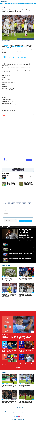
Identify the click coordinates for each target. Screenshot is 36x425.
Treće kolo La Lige (5, 45)
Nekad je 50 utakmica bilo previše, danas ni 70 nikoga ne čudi (20, 258)
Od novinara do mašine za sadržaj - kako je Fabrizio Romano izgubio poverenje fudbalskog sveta (26, 232)
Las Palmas (24, 203)
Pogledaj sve (18, 367)
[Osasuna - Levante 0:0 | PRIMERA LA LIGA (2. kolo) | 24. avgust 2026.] (9, 358)
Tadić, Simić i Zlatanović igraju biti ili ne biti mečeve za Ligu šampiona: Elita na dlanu (9, 386)
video (8, 411)
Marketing (19, 412)
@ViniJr (5, 56)
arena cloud (12, 411)
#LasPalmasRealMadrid (11, 57)
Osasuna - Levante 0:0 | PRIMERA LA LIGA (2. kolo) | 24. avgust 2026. (9, 364)
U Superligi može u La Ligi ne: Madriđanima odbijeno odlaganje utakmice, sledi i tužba (8, 279)
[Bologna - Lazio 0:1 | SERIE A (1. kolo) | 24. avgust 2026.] (26, 358)
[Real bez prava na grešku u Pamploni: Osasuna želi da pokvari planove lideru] (21, 177)
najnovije (4, 411)
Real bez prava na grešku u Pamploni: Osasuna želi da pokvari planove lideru (28, 176)
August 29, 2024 (10, 58)
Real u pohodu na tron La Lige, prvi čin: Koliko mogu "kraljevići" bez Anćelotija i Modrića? (28, 183)
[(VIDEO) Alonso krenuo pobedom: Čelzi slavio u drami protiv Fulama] (9, 395)
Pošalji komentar (25, 221)
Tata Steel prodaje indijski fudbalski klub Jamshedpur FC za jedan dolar (21, 249)
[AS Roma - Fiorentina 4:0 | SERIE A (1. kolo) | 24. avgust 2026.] (26, 345)
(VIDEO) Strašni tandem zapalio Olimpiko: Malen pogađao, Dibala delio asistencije (26, 402)
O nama (26, 411)
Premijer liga (4, 399)
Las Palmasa (14, 46)
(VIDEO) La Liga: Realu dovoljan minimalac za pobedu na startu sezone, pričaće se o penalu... (11, 183)
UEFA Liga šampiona (5, 383)
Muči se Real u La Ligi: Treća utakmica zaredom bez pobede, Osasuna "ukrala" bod (25, 279)
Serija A (20, 399)
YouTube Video (6, 314)
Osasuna (29, 203)
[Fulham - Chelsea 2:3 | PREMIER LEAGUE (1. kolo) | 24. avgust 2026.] (9, 345)
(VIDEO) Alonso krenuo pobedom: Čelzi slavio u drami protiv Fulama (9, 402)
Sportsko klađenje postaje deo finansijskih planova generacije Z (20, 253)
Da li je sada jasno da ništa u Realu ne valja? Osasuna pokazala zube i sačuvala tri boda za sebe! (12, 176)
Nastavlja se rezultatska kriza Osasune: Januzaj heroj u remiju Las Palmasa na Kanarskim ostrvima (9, 295)
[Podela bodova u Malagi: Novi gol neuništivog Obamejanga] (26, 379)
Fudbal (9, 203)
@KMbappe (5, 57)
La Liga (4, 7)
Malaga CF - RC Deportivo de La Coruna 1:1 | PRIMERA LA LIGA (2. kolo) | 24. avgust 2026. (16, 337)
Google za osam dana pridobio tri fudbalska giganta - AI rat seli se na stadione (21, 244)
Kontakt (23, 412)
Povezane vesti (5, 173)
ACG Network (22, 411)
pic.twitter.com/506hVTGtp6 (21, 57)
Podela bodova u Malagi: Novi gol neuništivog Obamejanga (24, 386)
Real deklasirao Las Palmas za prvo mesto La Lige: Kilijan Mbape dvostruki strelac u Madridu (26, 295)
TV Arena (8, 47)
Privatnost (30, 411)
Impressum (16, 411)
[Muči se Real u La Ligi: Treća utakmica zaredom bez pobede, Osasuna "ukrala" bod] (26, 272)
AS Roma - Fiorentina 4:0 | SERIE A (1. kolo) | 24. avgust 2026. (26, 351)
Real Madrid (18, 203)
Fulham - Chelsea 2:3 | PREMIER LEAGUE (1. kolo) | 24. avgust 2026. (9, 351)
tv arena (14, 419)
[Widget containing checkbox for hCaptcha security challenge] (10, 220)
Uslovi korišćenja (14, 412)
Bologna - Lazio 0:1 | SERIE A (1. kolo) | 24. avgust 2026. (26, 364)
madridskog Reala (20, 46)
